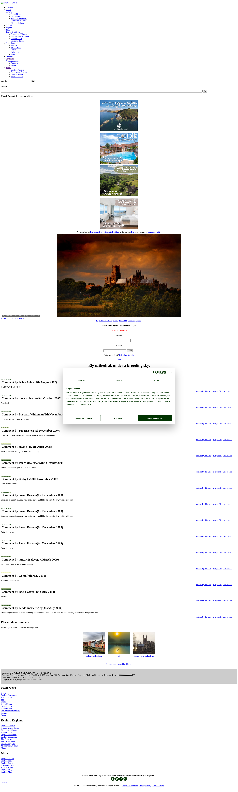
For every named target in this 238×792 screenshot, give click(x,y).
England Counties (8, 726)
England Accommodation (11, 695)
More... (14, 54)
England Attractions (8, 735)
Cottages (14, 63)
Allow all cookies (154, 418)
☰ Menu (9, 7)
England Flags (6, 770)
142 (16, 318)
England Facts (6, 761)
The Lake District (8, 741)
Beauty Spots (16, 47)
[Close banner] (171, 372)
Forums (4, 713)
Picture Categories (8, 744)
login (8, 627)
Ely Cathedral (111, 664)
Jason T (35, 316)
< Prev (3, 318)
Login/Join (10, 59)
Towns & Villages (13, 32)
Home (8, 10)
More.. (8, 68)
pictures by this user (203, 391)
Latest (115, 321)
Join (2, 700)
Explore (9, 27)
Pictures (9, 12)
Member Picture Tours (9, 746)
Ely (131, 664)
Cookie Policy (158, 786)
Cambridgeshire (123, 664)
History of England (8, 765)
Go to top (4, 782)
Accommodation (12, 61)
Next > (21, 318)
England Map (6, 772)
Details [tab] (119, 380)
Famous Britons (7, 767)
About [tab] (156, 380)
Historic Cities (16, 39)
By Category (16, 16)
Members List (6, 706)
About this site (6, 697)
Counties (9, 56)
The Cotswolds (7, 739)
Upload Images (7, 704)
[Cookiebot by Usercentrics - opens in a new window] (155, 372)
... (9, 318)
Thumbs (131, 321)
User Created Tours (18, 21)
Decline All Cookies (83, 418)
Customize (117, 418)
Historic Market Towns (20, 36)
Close (119, 359)
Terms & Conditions (130, 786)
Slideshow (123, 321)
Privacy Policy (145, 786)
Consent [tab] (82, 380)
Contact (4, 715)
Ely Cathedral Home (104, 321)
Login (3, 702)
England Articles (17, 70)
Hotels (13, 65)
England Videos (17, 74)
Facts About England (19, 72)
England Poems (17, 77)
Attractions (10, 43)
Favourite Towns (17, 41)
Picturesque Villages (19, 34)
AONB (14, 45)
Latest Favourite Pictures (10, 711)
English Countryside (9, 737)
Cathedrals (15, 52)
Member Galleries (18, 23)
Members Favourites (19, 18)
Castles (13, 50)
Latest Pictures (16, 14)
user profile (217, 391)
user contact (227, 391)
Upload (9, 25)
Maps (8, 30)
